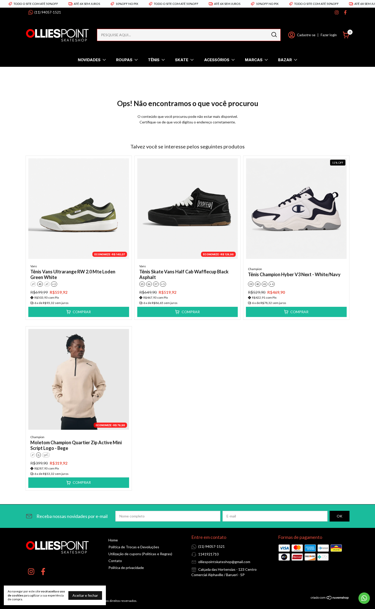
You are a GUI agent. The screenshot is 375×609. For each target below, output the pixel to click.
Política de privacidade (126, 567)
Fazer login (329, 35)
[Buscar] (273, 35)
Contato (115, 561)
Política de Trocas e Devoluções (133, 547)
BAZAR (285, 59)
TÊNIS (153, 59)
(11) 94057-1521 (47, 12)
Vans (33, 266)
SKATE (181, 59)
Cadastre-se (306, 35)
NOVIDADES (89, 59)
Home (113, 540)
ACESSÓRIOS (216, 59)
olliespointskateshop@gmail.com (224, 562)
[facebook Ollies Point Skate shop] (345, 12)
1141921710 (208, 554)
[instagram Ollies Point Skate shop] (336, 12)
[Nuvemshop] (329, 598)
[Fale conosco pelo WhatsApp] (364, 598)
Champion (255, 269)
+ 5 (163, 284)
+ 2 (54, 284)
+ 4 (271, 284)
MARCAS (253, 59)
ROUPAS (124, 59)
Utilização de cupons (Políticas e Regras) (140, 554)
